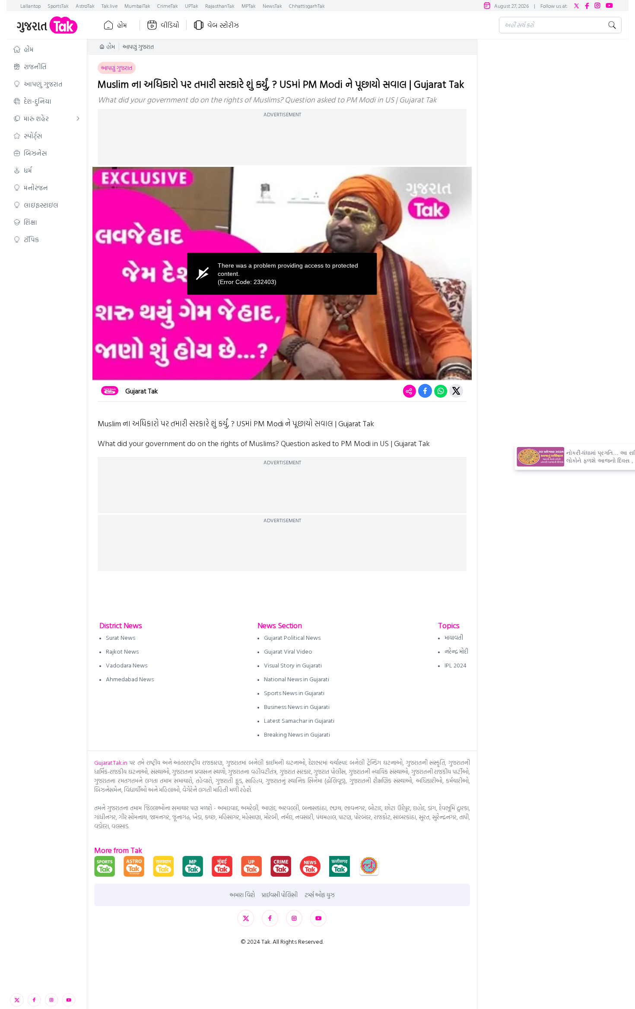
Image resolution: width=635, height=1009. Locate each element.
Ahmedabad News (130, 678)
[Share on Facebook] (425, 391)
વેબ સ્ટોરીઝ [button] (223, 25)
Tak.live (109, 6)
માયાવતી (453, 637)
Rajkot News (122, 651)
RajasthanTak (220, 6)
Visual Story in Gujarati (293, 665)
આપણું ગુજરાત (138, 46)
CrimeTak (167, 6)
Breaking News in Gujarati (297, 734)
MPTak (248, 6)
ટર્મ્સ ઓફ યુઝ (320, 895)
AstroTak (85, 6)
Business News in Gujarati (297, 706)
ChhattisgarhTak (307, 6)
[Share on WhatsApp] (441, 391)
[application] (282, 273)
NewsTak (272, 6)
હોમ (122, 25)
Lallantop (30, 6)
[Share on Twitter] (456, 391)
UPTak (191, 6)
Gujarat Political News (292, 637)
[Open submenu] (78, 118)
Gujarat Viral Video (288, 651)
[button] (46, 49)
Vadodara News (126, 665)
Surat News (120, 637)
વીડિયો (170, 25)
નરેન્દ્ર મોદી (456, 651)
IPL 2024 (455, 665)
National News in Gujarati (296, 678)
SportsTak (58, 6)
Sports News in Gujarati (294, 692)
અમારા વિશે (242, 895)
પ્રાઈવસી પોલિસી (280, 895)
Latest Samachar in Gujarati (299, 720)
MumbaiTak (137, 6)
